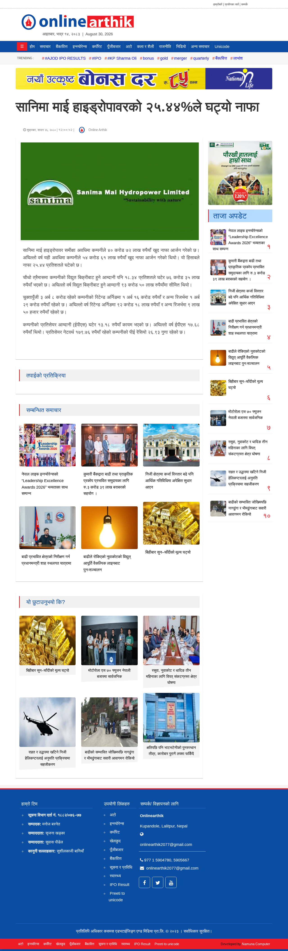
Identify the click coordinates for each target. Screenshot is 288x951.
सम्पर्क (244, 4)
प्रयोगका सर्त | (232, 4)
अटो (129, 46)
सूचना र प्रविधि (121, 867)
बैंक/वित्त (62, 46)
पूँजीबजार (114, 46)
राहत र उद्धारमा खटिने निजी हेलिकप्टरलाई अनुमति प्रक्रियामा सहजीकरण (47, 758)
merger (180, 58)
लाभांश (238, 58)
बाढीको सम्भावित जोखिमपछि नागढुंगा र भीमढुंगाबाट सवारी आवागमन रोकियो (247, 508)
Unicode (222, 46)
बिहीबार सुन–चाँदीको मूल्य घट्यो (168, 552)
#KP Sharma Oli (122, 58)
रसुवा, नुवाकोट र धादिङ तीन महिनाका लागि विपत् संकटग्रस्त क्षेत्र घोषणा (171, 676)
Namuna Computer (256, 944)
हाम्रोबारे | (218, 4)
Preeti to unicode (117, 896)
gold (164, 58)
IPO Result (119, 884)
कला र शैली (145, 46)
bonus (148, 58)
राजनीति (165, 46)
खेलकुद (115, 841)
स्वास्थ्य (115, 876)
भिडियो (181, 46)
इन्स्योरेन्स (80, 46)
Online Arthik (97, 130)
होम (32, 46)
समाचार (45, 46)
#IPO (96, 58)
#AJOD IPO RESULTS (65, 58)
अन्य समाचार (200, 46)
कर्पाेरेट (97, 46)
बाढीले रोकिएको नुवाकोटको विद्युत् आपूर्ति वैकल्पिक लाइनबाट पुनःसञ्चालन (107, 563)
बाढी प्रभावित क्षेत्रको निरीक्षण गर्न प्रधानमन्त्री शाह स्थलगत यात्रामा (245, 327)
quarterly (201, 58)
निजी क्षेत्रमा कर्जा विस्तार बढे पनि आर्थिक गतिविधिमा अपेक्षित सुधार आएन (169, 480)
